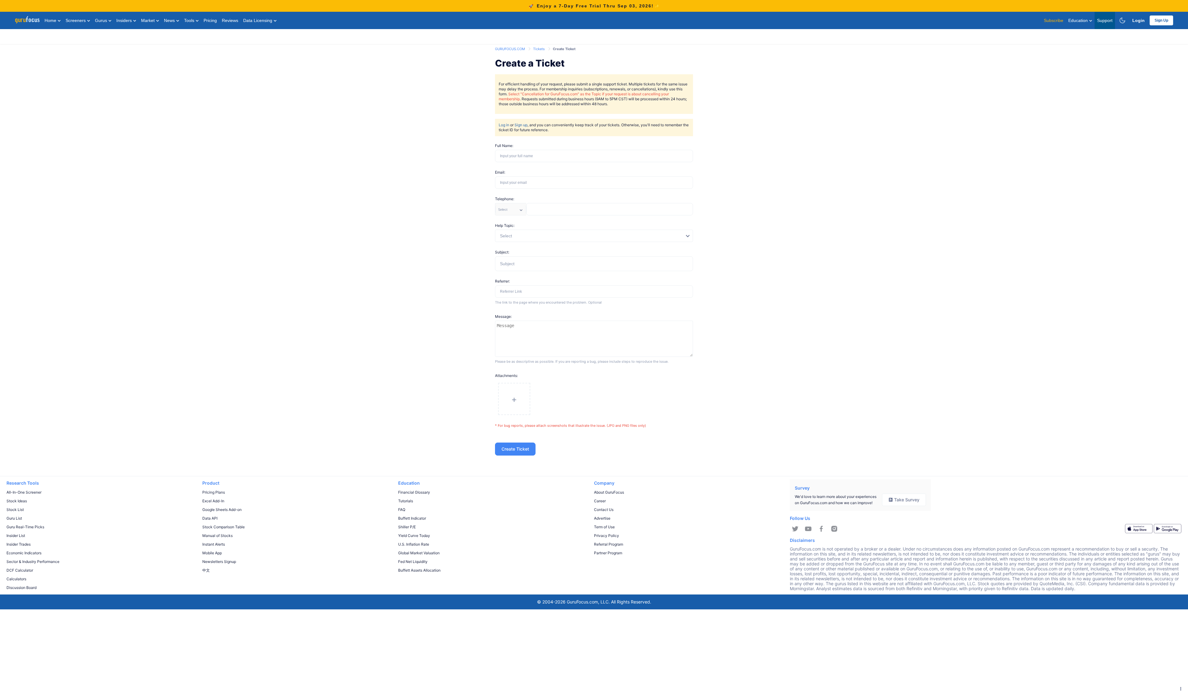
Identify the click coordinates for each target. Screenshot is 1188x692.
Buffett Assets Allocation (419, 570)
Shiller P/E (407, 527)
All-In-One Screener (23, 492)
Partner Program (608, 553)
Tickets (539, 49)
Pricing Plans (213, 492)
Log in (504, 125)
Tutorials (405, 501)
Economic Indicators (23, 553)
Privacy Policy (606, 535)
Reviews (230, 20)
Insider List (15, 535)
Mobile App (212, 553)
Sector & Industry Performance (32, 561)
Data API (209, 518)
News (170, 20)
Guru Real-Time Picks (25, 527)
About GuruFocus (609, 492)
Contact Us (603, 509)
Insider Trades (18, 544)
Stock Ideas (16, 501)
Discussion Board (21, 587)
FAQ (401, 509)
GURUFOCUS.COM (510, 49)
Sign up (520, 125)
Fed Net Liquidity (413, 561)
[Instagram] (834, 529)
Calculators (16, 579)
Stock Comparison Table (223, 527)
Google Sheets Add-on (222, 509)
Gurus (101, 20)
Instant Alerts (213, 544)
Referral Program (608, 544)
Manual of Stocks (217, 535)
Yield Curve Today (414, 535)
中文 (206, 570)
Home (51, 20)
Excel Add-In (213, 501)
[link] (510, 48)
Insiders (124, 20)
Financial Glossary (414, 492)
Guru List (14, 518)
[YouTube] (808, 529)
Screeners (76, 20)
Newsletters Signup (219, 561)
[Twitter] (795, 529)
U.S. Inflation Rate (413, 544)
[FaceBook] (821, 529)
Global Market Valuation (419, 553)
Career (600, 501)
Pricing (210, 20)
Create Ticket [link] (564, 49)
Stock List (15, 509)
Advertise (602, 518)
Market (148, 20)
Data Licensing (258, 20)
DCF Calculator (19, 570)
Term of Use (604, 527)
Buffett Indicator (412, 518)
